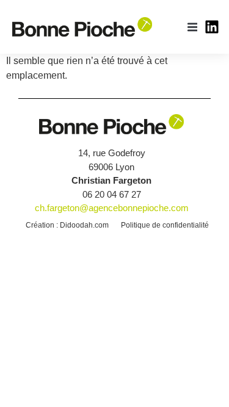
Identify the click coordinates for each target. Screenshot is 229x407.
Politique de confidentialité (165, 225)
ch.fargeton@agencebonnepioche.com (112, 208)
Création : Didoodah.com (67, 225)
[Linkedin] (212, 26)
